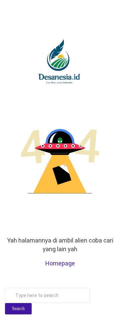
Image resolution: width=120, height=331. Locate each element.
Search (18, 308)
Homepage (60, 263)
